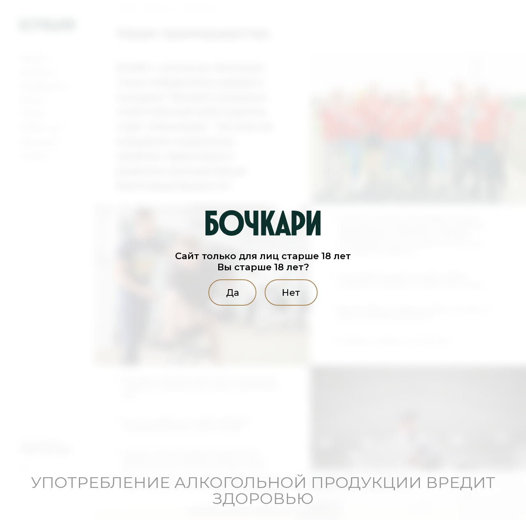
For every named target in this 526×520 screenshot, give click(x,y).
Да (232, 292)
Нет (291, 292)
